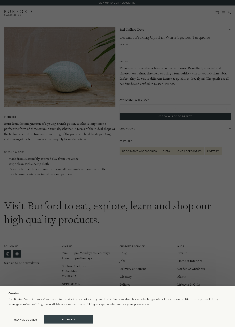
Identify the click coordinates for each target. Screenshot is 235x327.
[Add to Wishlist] (230, 28)
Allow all (69, 319)
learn (141, 205)
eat (82, 205)
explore (109, 205)
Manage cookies (25, 319)
